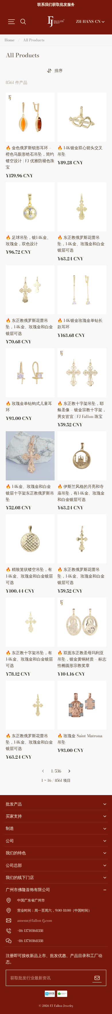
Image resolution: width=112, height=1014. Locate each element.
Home (10, 40)
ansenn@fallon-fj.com (34, 920)
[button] (11, 21)
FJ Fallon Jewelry (61, 1006)
